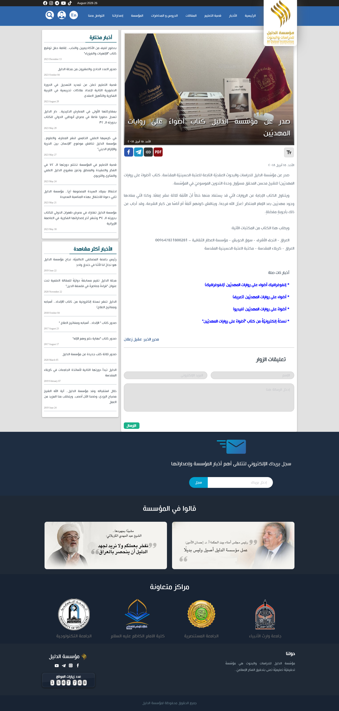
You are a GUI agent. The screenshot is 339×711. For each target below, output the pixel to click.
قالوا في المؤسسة (169, 509)
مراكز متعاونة (169, 587)
